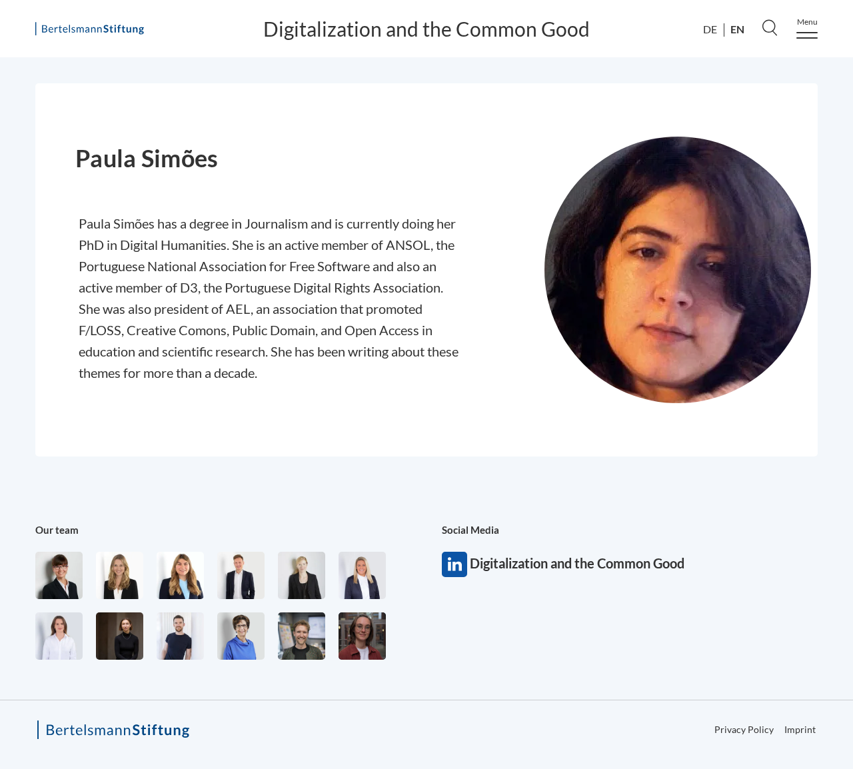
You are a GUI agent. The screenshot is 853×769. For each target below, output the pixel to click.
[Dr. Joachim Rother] (180, 636)
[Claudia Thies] (362, 575)
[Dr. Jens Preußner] (301, 636)
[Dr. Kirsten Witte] (241, 636)
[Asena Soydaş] (180, 575)
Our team (57, 530)
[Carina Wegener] (301, 575)
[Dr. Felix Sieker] (241, 575)
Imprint (800, 729)
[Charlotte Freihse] (119, 575)
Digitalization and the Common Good (426, 29)
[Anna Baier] (362, 636)
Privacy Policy (744, 729)
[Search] (769, 27)
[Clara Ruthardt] (119, 636)
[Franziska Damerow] (59, 636)
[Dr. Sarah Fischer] (59, 575)
